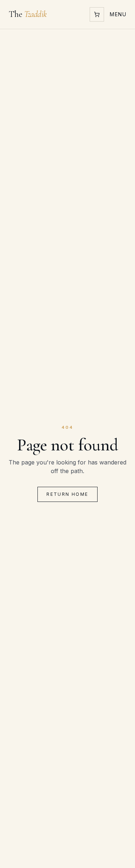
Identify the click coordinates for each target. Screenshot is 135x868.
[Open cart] (97, 14)
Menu (118, 14)
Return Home (67, 494)
